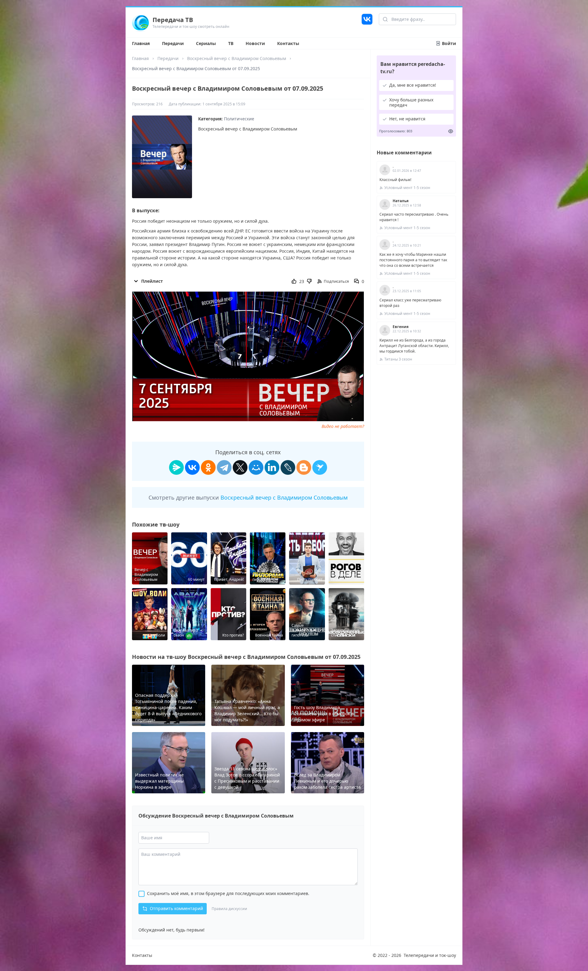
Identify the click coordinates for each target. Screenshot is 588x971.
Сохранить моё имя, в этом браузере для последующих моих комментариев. (228, 893)
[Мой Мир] (256, 467)
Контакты (288, 43)
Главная (141, 43)
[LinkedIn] (272, 467)
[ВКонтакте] (192, 467)
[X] (240, 467)
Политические (239, 119)
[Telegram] (224, 467)
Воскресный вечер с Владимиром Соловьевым (236, 58)
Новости (255, 43)
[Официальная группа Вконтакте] (367, 22)
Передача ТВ (173, 20)
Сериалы (206, 43)
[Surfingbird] (319, 467)
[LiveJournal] (288, 467)
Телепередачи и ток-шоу (430, 955)
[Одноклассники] (208, 467)
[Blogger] (303, 467)
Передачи (173, 43)
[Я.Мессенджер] (176, 467)
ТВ (230, 43)
